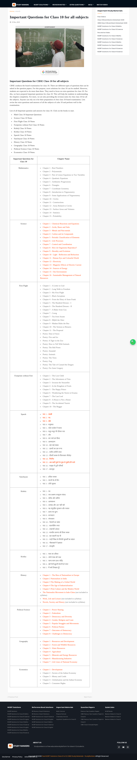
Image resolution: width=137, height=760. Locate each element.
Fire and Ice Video (104, 33)
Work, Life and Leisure (52, 599)
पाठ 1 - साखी (47, 414)
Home (12, 11)
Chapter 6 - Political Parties (53, 627)
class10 (17, 11)
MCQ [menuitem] (90, 5)
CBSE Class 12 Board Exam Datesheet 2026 (112, 23)
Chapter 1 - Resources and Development (58, 641)
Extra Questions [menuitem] (77, 5)
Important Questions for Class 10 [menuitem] (66, 719)
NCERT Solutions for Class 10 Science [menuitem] (18, 717)
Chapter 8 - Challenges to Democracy (57, 634)
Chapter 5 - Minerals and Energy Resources (60, 655)
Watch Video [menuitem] (102, 5)
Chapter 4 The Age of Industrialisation (58, 585)
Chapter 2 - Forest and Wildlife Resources (59, 645)
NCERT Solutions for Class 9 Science (110, 39)
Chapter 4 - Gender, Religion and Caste (58, 620)
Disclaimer (6, 757)
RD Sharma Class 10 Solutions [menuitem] (41, 711)
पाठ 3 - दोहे (47, 421)
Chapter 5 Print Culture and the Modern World (61, 589)
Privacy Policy (17, 757)
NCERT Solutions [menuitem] (41, 5)
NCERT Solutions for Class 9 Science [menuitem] (18, 725)
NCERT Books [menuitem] (108, 711)
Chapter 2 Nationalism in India (55, 579)
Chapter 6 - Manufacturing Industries (57, 658)
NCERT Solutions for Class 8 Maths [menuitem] (17, 730)
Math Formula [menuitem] (60, 711)
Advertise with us (31, 757)
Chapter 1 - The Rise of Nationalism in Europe (61, 575)
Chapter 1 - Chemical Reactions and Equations (61, 224)
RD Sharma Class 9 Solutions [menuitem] (40, 714)
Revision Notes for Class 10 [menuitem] (113, 714)
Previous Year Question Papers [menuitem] (90, 711)
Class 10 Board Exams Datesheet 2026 (111, 20)
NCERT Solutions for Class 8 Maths (109, 42)
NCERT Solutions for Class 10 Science (110, 29)
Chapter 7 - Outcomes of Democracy (57, 630)
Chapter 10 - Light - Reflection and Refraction (61, 255)
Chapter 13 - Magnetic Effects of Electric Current (62, 265)
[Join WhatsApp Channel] (133, 342)
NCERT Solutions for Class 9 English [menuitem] (18, 727)
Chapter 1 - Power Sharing (53, 610)
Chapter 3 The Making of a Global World (59, 582)
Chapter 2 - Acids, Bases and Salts (56, 227)
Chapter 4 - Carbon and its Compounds (58, 234)
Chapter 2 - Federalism (52, 613)
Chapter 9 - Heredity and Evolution (56, 251)
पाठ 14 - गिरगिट (48, 459)
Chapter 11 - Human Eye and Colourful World (61, 258)
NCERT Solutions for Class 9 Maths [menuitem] (17, 722)
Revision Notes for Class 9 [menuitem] (113, 717)
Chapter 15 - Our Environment (55, 272)
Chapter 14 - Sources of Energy (55, 268)
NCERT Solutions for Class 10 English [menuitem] (18, 719)
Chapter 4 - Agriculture (52, 652)
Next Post (87, 697)
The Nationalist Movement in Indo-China (59, 592)
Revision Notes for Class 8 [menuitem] (113, 719)
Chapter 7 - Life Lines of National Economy (60, 662)
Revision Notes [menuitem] (59, 5)
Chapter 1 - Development (52, 669)
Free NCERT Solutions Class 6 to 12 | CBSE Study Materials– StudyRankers (68, 756)
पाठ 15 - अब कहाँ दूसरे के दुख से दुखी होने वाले (59, 462)
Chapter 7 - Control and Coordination (57, 244)
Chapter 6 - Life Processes (53, 241)
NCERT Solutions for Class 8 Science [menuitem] (18, 733)
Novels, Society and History (54, 602)
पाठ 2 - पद (46, 418)
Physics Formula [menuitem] (61, 714)
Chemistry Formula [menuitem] (62, 717)
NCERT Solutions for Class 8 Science (110, 45)
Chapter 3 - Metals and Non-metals (56, 230)
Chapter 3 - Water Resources (54, 648)
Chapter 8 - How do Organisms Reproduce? (60, 248)
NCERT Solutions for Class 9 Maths (109, 36)
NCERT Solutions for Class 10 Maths (110, 26)
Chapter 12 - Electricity (52, 261)
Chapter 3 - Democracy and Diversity (57, 616)
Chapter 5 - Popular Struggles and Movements (61, 623)
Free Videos (102, 17)
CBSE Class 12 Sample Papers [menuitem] (89, 725)
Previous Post (13, 697)
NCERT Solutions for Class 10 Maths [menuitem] (17, 714)
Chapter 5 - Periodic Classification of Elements (61, 237)
